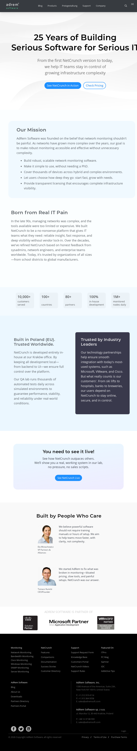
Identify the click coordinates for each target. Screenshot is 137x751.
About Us (15, 691)
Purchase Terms (119, 737)
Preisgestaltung (69, 5)
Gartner (105, 661)
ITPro (103, 652)
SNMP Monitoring (20, 667)
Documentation (49, 661)
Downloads (16, 696)
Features (45, 652)
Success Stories (48, 666)
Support (87, 5)
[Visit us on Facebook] (13, 729)
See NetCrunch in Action (63, 85)
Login (123, 731)
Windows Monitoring (21, 663)
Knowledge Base (79, 657)
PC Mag (105, 657)
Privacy (85, 737)
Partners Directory (20, 701)
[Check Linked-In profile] (28, 729)
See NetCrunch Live (68, 477)
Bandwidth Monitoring (22, 656)
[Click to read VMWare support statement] (105, 623)
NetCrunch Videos (80, 666)
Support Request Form (82, 652)
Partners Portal (18, 705)
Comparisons (47, 657)
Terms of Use (100, 737)
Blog (40, 5)
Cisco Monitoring (19, 660)
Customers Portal (79, 661)
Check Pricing (94, 85)
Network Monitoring (21, 652)
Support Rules (78, 671)
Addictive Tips (108, 671)
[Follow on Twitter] (21, 729)
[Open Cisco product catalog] (30, 623)
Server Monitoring (20, 671)
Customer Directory (50, 671)
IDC (103, 666)
